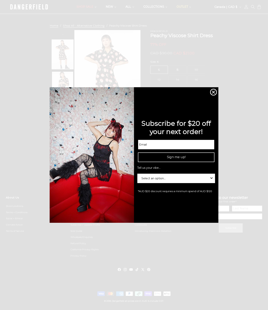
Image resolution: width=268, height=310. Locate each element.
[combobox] (175, 178)
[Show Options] (211, 178)
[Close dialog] (213, 92)
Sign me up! (176, 157)
